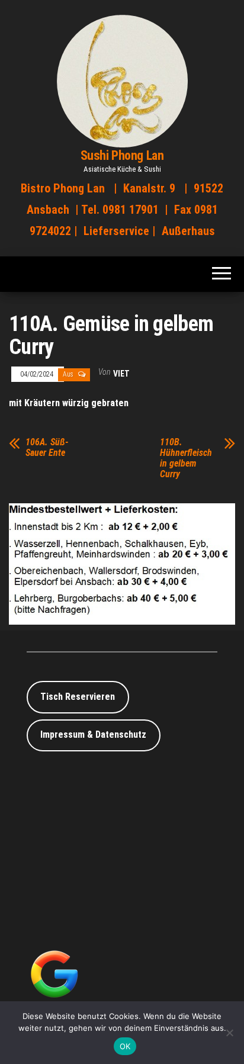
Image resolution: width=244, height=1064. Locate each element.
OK (125, 1046)
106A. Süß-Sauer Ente (47, 447)
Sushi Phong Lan (122, 155)
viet (121, 373)
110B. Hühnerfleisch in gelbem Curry (186, 458)
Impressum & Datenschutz (93, 734)
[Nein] (229, 1033)
